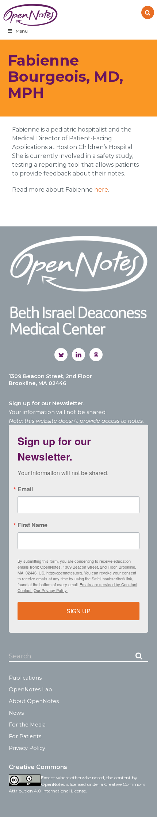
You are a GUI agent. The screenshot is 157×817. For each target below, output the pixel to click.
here (101, 189)
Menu (22, 31)
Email (25, 489)
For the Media (27, 724)
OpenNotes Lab (30, 689)
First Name (32, 525)
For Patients (25, 736)
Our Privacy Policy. (51, 590)
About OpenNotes (34, 701)
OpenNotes (30, 15)
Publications (25, 677)
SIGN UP (78, 611)
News (16, 713)
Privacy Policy (27, 748)
